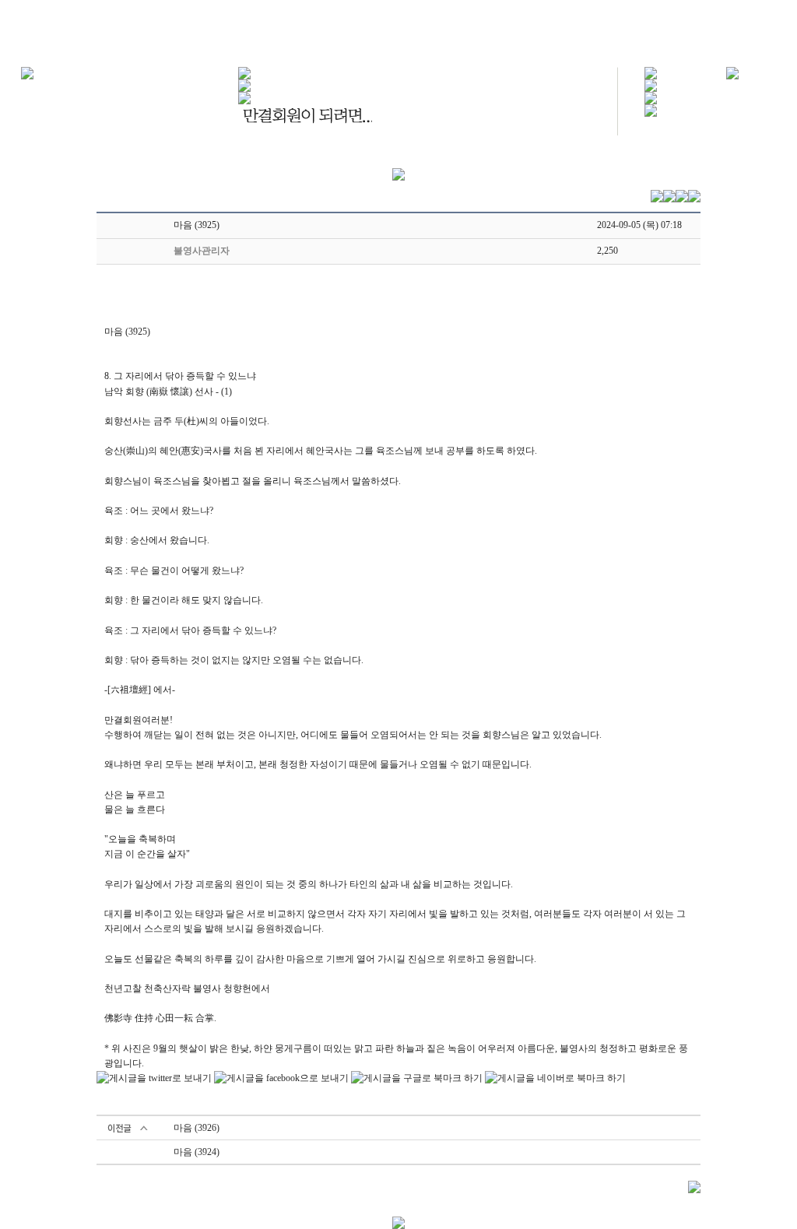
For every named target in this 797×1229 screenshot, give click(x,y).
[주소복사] (682, 195)
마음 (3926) (196, 1127)
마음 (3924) (196, 1151)
